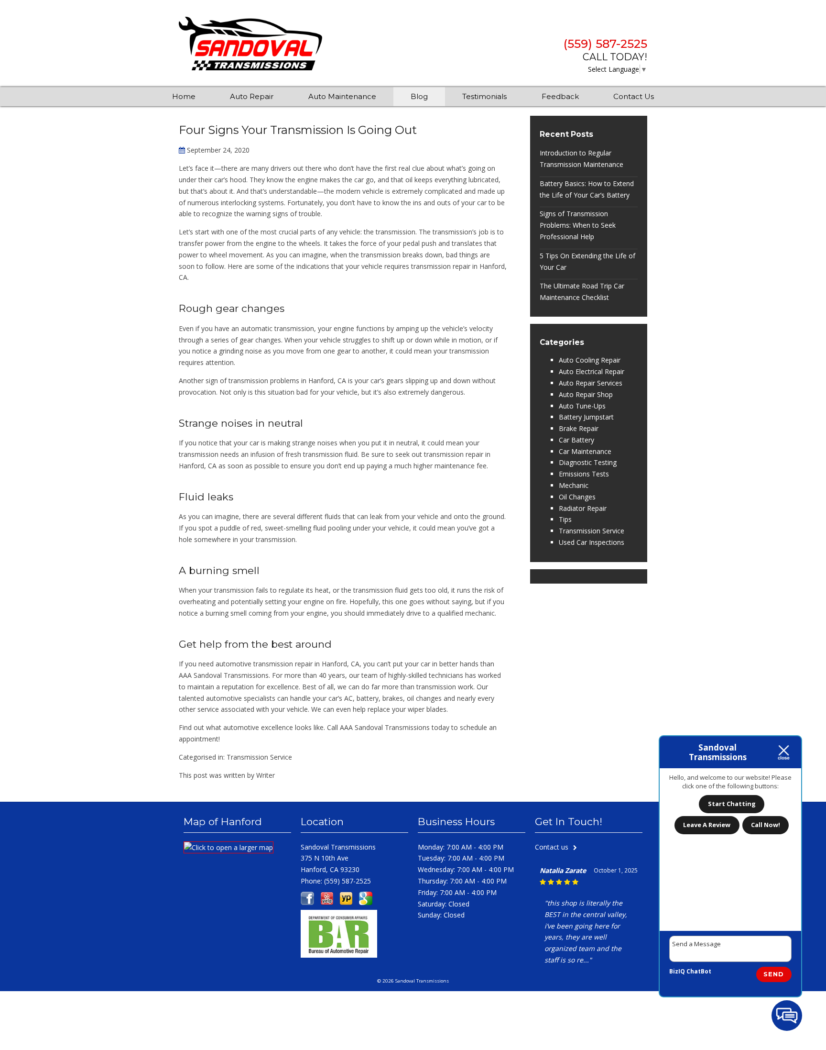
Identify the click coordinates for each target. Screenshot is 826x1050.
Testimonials (484, 96)
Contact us (551, 846)
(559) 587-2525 (605, 44)
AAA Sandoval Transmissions (224, 675)
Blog (419, 96)
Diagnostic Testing (588, 462)
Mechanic (573, 485)
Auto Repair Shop (586, 394)
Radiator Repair (583, 508)
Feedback (560, 96)
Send (773, 974)
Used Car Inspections (591, 542)
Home (184, 96)
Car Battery (576, 439)
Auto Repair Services (590, 382)
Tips (565, 519)
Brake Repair (578, 428)
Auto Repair (251, 96)
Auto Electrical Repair (591, 371)
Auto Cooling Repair (589, 360)
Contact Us (633, 96)
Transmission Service (259, 757)
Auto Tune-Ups (582, 405)
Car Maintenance (585, 451)
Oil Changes (577, 496)
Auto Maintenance (342, 96)
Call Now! (765, 824)
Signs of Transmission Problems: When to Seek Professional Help (578, 225)
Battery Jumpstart (586, 416)
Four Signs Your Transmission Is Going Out (298, 130)
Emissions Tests (584, 473)
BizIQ (677, 971)
